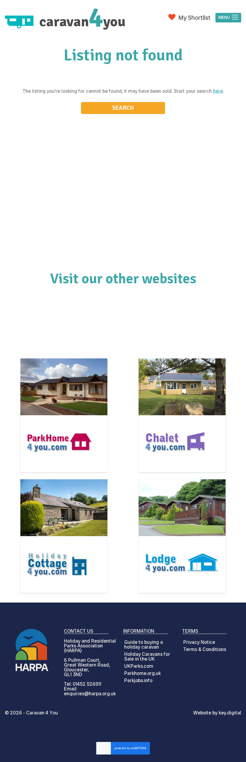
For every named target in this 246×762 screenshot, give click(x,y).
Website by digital (217, 713)
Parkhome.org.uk (142, 673)
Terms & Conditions (204, 649)
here (218, 91)
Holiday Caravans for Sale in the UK (147, 656)
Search (123, 108)
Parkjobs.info (138, 680)
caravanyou (82, 22)
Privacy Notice (199, 642)
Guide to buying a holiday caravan (143, 644)
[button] (228, 18)
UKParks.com (138, 666)
